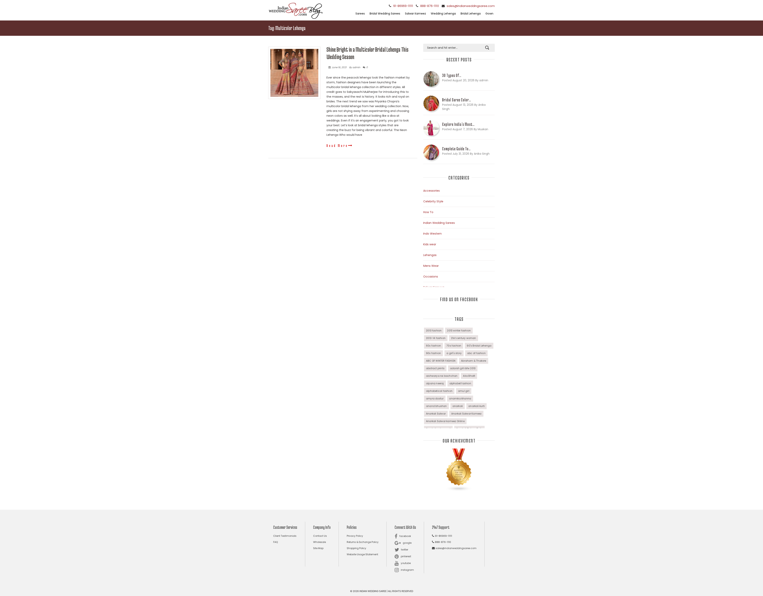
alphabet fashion (460, 383)
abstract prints (435, 368)
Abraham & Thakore (473, 360)
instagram (407, 570)
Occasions (430, 277)
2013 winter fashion (459, 330)
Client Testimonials (284, 536)
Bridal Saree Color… (456, 99)
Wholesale (319, 542)
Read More (337, 146)
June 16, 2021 (339, 67)
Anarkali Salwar (436, 413)
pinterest (406, 556)
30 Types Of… (451, 75)
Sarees (360, 14)
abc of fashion (476, 353)
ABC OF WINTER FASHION (440, 360)
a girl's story (454, 353)
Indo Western (432, 234)
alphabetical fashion (439, 391)
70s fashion (453, 345)
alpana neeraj (435, 383)
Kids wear (429, 244)
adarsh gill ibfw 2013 (462, 368)
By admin (354, 67)
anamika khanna (460, 398)
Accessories (431, 191)
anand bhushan (436, 406)
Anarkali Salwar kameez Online (445, 421)
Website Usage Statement (362, 554)
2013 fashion (434, 330)
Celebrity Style (433, 201)
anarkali (457, 406)
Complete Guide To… (456, 148)
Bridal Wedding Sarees (385, 14)
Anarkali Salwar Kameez (466, 413)
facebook (405, 536)
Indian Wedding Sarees (439, 223)
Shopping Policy (356, 548)
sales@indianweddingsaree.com (471, 6)
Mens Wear (431, 266)
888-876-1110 (429, 6)
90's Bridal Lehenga (479, 345)
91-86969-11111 (403, 6)
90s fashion (433, 353)
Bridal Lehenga (471, 14)
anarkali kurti (476, 406)
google (407, 543)
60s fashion (433, 345)
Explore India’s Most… (458, 124)
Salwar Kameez (415, 14)
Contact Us (320, 536)
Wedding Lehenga (443, 14)
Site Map (318, 548)
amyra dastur (434, 398)
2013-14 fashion (435, 338)
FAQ (275, 542)
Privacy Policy (355, 536)
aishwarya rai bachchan (441, 376)
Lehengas (430, 255)
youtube (406, 563)
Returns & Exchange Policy (363, 542)
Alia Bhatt (469, 376)
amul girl (463, 391)
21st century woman (463, 338)
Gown (489, 14)
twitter (404, 549)
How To (428, 212)
